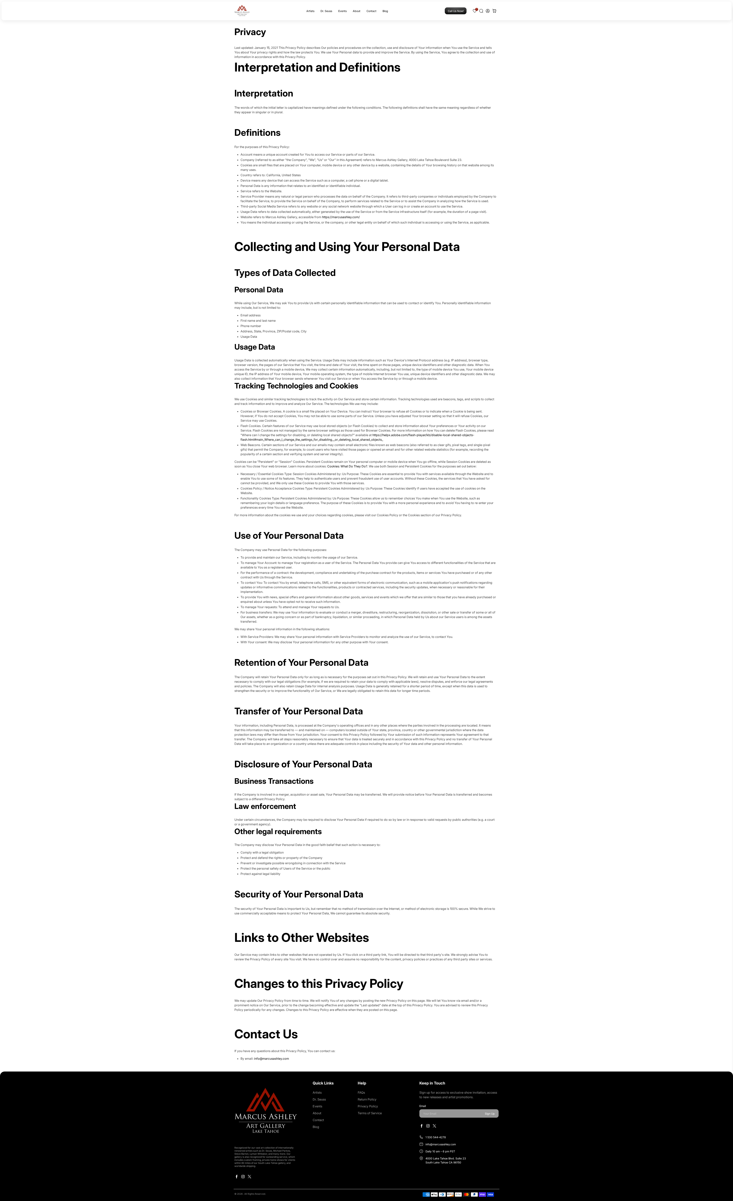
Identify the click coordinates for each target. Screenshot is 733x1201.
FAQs (361, 1092)
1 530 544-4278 (435, 1137)
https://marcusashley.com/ (341, 217)
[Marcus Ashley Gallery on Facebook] (236, 1177)
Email (422, 1106)
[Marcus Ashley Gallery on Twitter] (249, 1177)
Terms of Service (370, 1113)
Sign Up (490, 1113)
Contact (371, 11)
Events (342, 11)
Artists (310, 11)
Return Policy (367, 1099)
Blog (385, 11)
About (356, 11)
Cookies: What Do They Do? (347, 466)
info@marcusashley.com (271, 1058)
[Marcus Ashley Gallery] (242, 10)
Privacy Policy (368, 1106)
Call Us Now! (456, 11)
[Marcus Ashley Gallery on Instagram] (243, 1177)
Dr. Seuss (326, 11)
